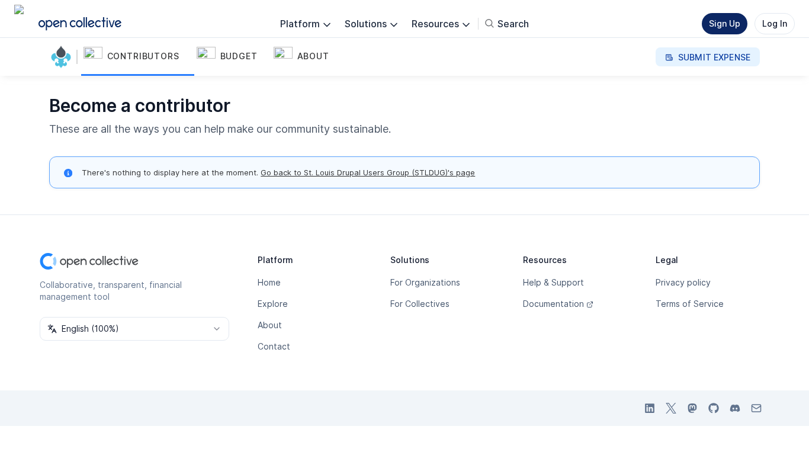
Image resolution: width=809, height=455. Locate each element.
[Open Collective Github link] (713, 408)
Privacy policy (683, 282)
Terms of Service (690, 304)
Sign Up (724, 23)
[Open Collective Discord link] (735, 408)
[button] (137, 57)
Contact (274, 346)
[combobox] (134, 329)
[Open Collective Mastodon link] (692, 408)
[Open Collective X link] (671, 408)
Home (269, 282)
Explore (273, 304)
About (270, 325)
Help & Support (553, 282)
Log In (774, 23)
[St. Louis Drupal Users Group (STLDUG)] (63, 57)
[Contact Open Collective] (756, 408)
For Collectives (420, 304)
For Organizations (425, 282)
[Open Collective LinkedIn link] (649, 408)
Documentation (553, 304)
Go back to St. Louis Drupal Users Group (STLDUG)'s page (368, 172)
